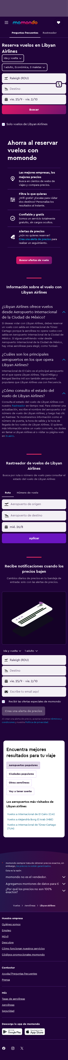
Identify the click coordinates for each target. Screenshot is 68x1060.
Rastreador (18, 405)
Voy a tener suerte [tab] (20, 791)
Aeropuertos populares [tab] (23, 765)
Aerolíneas (30, 905)
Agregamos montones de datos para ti (32, 883)
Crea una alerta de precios (35, 239)
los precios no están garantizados (33, 866)
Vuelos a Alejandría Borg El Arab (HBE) (30, 819)
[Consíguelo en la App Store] (35, 1031)
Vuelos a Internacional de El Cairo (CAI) (31, 814)
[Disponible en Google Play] (12, 1031)
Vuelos (16, 905)
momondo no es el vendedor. (26, 877)
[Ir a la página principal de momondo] (25, 22)
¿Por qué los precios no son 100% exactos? (29, 891)
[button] (6, 22)
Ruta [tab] (8, 492)
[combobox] (37, 504)
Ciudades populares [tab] (21, 774)
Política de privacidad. (37, 722)
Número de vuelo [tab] (27, 492)
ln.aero (10, 436)
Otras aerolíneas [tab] (19, 782)
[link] (34, 260)
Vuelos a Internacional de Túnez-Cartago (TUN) (31, 827)
